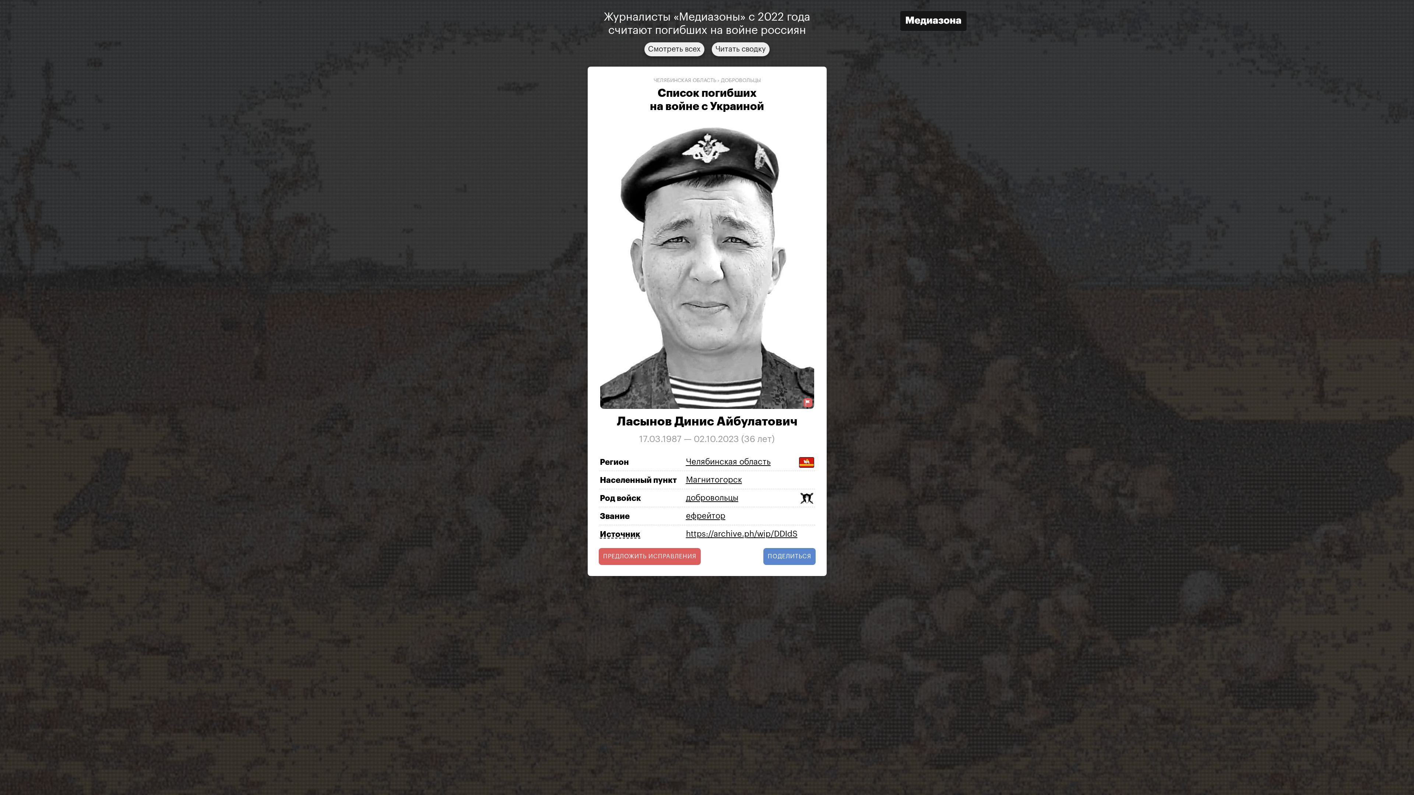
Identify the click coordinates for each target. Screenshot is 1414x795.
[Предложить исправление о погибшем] (808, 402)
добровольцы (741, 80)
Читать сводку (740, 49)
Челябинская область (685, 80)
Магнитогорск (714, 480)
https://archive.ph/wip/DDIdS (742, 534)
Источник (620, 534)
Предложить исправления (649, 556)
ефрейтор (705, 516)
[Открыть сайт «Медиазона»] (933, 22)
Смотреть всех (674, 49)
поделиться (789, 556)
